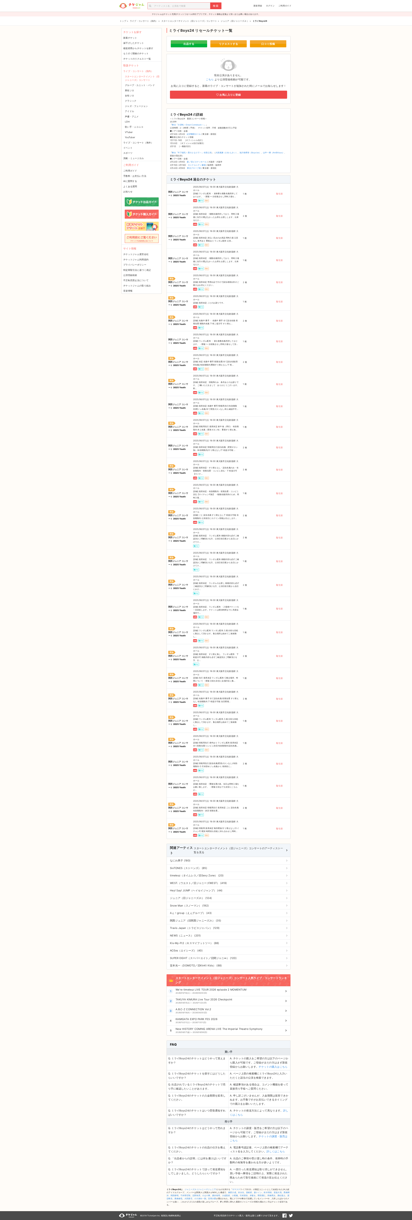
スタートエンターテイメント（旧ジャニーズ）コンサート (142, 78)
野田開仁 (262, 1195)
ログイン (270, 5)
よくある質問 (130, 186)
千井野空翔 (185, 1195)
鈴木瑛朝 (268, 1192)
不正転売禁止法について (136, 280)
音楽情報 (127, 290)
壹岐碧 (249, 1192)
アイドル (129, 111)
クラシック (130, 100)
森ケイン (258, 1192)
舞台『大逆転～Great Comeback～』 (189, 124)
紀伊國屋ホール (194, 134)
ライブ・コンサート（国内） (138, 71)
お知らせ (127, 191)
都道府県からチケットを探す (138, 48)
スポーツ (127, 153)
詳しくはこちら (276, 1151)
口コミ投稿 (268, 43)
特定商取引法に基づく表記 (137, 270)
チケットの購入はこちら (273, 1066)
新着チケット (130, 37)
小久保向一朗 (200, 1198)
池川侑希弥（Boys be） (250, 152)
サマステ (236, 1189)
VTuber (129, 132)
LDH (127, 121)
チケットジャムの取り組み (137, 285)
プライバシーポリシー (134, 264)
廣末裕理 (216, 1195)
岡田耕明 (174, 1195)
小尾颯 (235, 1195)
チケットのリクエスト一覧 (137, 58)
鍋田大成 (232, 1192)
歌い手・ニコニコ (134, 126)
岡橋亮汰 (271, 1195)
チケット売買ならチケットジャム (131, 6)
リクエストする (228, 43)
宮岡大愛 (212, 1198)
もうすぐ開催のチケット (136, 53)
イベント (127, 147)
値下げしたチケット (133, 43)
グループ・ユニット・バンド (140, 85)
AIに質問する (130, 181)
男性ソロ (129, 90)
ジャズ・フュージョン (136, 106)
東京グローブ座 (194, 168)
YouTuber (130, 137)
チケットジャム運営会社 (136, 254)
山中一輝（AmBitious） (273, 152)
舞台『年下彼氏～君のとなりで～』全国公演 (191, 152)
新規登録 (257, 5)
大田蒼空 (188, 1198)
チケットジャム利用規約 (136, 259)
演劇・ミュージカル (133, 158)
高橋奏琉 (178, 1198)
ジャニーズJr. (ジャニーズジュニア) (200, 1189)
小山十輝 (206, 1195)
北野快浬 (196, 1195)
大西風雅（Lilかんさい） (226, 152)
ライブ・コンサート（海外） (138, 142)
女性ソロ (129, 95)
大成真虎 (226, 1195)
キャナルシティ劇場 (197, 165)
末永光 (241, 1192)
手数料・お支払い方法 (134, 176)
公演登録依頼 (130, 275)
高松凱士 (281, 1195)
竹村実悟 (244, 1195)
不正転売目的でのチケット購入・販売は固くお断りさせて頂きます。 (247, 1215)
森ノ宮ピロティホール (197, 162)
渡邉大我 (278, 1192)
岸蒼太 (253, 1195)
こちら (210, 79)
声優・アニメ (132, 116)
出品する (188, 43)
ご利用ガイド (284, 5)
